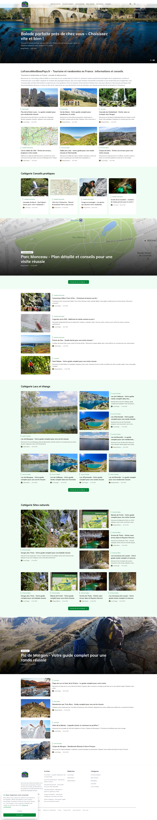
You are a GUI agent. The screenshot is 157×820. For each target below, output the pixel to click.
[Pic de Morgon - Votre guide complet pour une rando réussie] (78, 645)
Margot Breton (25, 48)
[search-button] (130, 4)
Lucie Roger (70, 775)
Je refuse (19, 811)
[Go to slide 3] (154, 60)
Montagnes (99, 4)
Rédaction (71, 771)
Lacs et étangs (79, 4)
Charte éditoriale (77, 810)
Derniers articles (56, 4)
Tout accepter (19, 815)
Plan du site (85, 810)
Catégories (95, 771)
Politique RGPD (67, 810)
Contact (59, 810)
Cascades (108, 4)
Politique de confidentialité (49, 810)
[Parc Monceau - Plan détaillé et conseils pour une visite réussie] (78, 247)
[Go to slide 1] (150, 60)
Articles (47, 771)
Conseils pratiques (67, 4)
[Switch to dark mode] (134, 3)
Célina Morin (24, 664)
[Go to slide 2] (152, 60)
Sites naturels (90, 4)
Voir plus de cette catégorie (77, 282)
